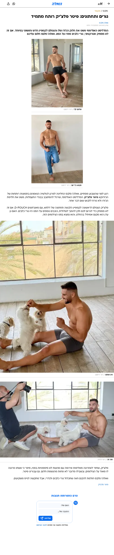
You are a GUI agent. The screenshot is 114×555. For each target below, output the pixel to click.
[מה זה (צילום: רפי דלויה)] (57, 422)
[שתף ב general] (8, 3)
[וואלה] (57, 3)
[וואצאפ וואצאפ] (13, 3)
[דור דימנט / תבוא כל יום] (57, 151)
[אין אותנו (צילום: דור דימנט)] (57, 299)
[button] (100, 4)
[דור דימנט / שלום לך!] (57, 75)
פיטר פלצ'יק (103, 485)
